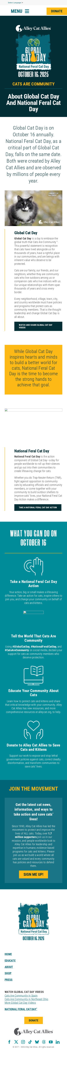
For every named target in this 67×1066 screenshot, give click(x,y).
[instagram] (23, 1042)
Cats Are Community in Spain (21, 995)
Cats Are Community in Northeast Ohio (26, 999)
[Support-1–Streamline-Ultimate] (33, 896)
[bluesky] (37, 1042)
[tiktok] (30, 1042)
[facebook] (9, 1042)
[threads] (44, 1042)
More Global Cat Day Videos (20, 1002)
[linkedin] (58, 1042)
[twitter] (16, 1042)
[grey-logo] (33, 1029)
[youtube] (51, 1042)
